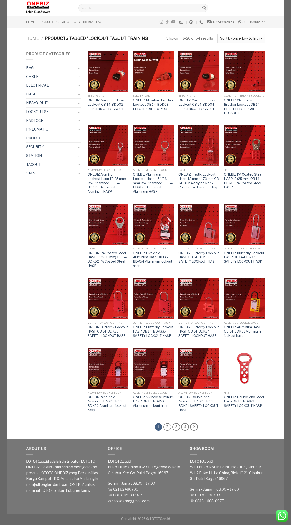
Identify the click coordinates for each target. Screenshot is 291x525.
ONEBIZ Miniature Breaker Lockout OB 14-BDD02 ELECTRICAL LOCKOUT (108, 104)
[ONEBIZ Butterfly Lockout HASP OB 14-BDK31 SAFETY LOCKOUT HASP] (198, 224)
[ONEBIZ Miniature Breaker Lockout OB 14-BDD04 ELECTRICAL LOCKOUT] (198, 71)
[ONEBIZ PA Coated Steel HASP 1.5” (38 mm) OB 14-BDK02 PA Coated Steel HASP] (108, 224)
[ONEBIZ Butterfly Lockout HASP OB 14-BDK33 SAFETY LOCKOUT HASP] (108, 298)
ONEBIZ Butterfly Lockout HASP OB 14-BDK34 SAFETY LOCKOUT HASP (198, 331)
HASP (31, 94)
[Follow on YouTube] (173, 22)
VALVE (32, 173)
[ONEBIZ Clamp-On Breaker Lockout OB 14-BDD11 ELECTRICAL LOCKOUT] (244, 71)
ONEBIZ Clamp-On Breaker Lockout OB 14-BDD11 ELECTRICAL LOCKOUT (242, 106)
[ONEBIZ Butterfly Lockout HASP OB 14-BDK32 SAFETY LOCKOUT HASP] (244, 224)
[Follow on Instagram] (161, 22)
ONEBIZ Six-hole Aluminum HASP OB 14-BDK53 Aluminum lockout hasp (153, 401)
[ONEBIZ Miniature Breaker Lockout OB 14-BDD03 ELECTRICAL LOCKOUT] (153, 71)
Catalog (63, 22)
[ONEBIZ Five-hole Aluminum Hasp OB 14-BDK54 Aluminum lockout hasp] (153, 224)
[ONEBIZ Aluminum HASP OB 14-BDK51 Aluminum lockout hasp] (244, 298)
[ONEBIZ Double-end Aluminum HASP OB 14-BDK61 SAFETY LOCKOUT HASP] (198, 368)
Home (30, 22)
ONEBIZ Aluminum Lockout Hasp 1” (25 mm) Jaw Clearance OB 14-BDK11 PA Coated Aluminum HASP (107, 183)
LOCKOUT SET (38, 112)
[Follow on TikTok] (167, 22)
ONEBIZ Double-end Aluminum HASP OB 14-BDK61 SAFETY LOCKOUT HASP (198, 403)
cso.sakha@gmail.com (131, 501)
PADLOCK (34, 120)
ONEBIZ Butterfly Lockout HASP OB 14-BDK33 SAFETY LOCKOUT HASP (108, 331)
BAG (30, 68)
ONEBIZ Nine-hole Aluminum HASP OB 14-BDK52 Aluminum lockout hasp (107, 403)
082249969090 (223, 22)
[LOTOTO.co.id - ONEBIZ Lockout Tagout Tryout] (49, 8)
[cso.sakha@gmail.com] (181, 22)
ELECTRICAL (37, 85)
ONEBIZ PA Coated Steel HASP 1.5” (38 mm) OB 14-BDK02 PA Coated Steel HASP (107, 259)
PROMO (33, 138)
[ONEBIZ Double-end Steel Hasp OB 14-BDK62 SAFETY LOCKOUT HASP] (244, 368)
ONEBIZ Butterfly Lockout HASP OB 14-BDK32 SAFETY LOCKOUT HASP (244, 257)
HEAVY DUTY (37, 103)
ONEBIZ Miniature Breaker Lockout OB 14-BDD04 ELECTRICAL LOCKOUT (198, 104)
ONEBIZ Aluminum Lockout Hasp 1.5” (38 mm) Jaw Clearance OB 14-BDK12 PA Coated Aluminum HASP (153, 183)
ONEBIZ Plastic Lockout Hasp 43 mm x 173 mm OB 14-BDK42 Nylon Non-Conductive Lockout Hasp (198, 180)
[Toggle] (79, 68)
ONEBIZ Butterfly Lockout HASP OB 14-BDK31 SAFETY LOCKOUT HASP (198, 257)
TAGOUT (33, 164)
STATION (34, 156)
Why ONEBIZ (83, 22)
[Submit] (204, 8)
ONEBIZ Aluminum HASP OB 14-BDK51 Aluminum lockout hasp (242, 331)
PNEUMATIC (37, 129)
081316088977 (253, 22)
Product (45, 22)
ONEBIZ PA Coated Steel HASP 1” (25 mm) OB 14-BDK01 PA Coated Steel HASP (243, 180)
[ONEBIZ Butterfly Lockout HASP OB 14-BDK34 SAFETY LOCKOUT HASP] (198, 298)
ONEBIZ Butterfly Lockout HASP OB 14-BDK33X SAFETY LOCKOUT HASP (153, 331)
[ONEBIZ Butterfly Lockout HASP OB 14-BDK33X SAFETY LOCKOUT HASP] (153, 298)
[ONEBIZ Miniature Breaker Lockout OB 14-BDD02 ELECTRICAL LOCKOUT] (108, 71)
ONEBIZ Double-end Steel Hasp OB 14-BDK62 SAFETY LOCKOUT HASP (244, 401)
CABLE (32, 76)
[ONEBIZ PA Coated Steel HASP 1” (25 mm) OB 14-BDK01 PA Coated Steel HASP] (244, 145)
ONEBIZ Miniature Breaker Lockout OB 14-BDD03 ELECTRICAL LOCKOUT (153, 104)
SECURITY (35, 147)
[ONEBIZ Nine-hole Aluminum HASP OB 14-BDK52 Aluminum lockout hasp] (108, 368)
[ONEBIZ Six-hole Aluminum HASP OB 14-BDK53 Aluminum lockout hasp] (153, 368)
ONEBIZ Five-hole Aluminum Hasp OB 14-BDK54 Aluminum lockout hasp (152, 259)
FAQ (99, 22)
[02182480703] (201, 22)
